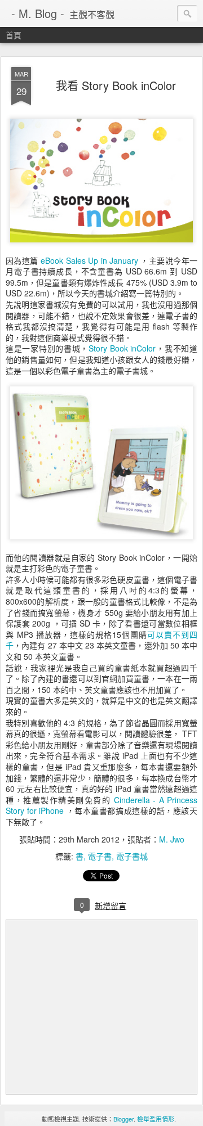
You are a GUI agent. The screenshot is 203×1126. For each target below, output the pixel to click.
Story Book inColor (122, 348)
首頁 (13, 34)
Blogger (123, 1118)
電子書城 (132, 856)
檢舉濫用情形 (155, 1118)
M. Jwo (171, 839)
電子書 (100, 856)
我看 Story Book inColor (116, 85)
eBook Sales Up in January (89, 260)
